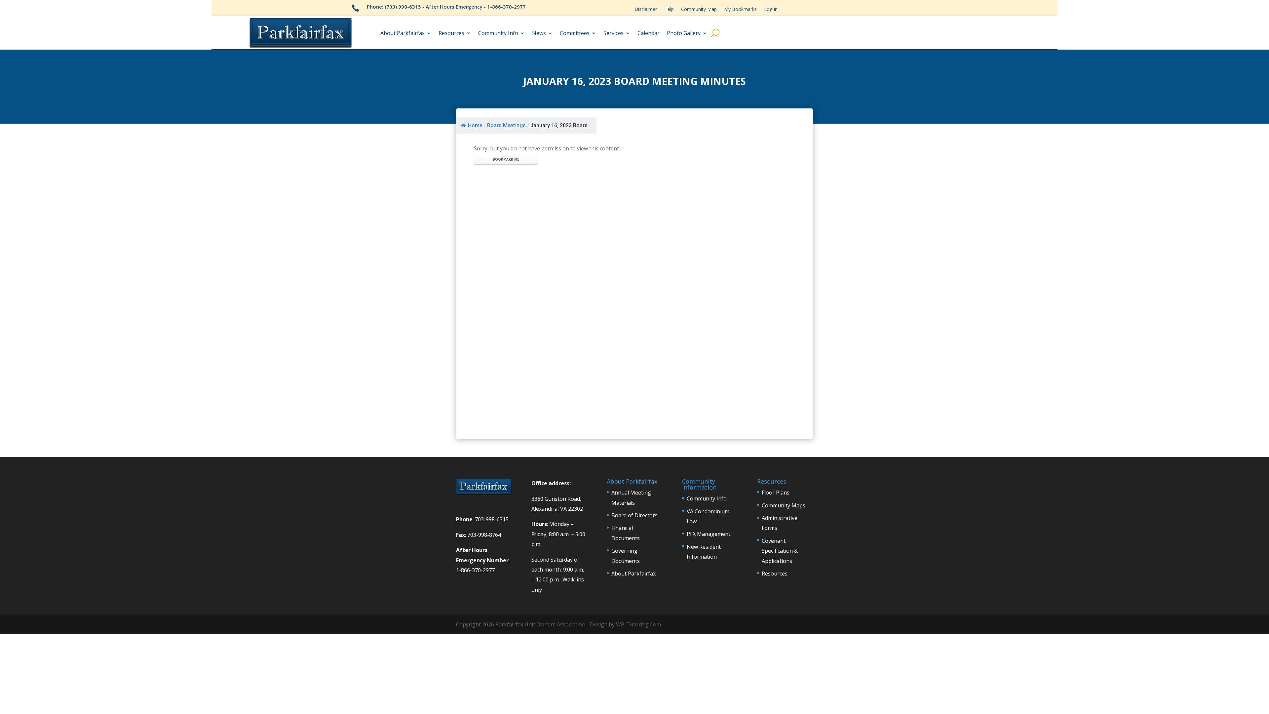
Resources (451, 33)
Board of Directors (634, 515)
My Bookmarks (740, 9)
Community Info (498, 33)
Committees (575, 33)
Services (613, 33)
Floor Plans (775, 492)
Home (475, 125)
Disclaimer (645, 9)
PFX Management (708, 533)
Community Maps (783, 505)
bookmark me (506, 159)
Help (669, 9)
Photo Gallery (684, 33)
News (539, 33)
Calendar (648, 33)
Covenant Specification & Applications (780, 551)
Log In (771, 9)
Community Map (699, 9)
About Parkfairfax (402, 33)
